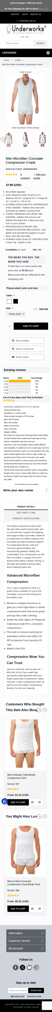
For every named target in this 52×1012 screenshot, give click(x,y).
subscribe (36, 990)
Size (8, 308)
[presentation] (3, 139)
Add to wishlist (22, 340)
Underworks (30, 169)
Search (40, 43)
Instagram (36, 967)
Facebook (15, 967)
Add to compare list (25, 349)
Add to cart (31, 326)
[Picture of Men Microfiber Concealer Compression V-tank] (8, 139)
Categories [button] (9, 52)
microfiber (16, 557)
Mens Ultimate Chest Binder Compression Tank (21, 776)
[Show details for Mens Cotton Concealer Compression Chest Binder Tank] (25, 846)
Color (9, 295)
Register (15, 14)
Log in (25, 14)
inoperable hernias (19, 544)
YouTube (29, 967)
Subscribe (18, 996)
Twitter (22, 967)
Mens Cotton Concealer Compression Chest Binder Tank (23, 883)
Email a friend (22, 357)
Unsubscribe (34, 996)
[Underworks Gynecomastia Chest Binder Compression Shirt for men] (25, 740)
